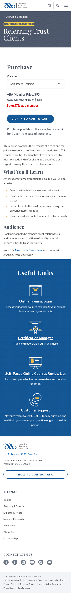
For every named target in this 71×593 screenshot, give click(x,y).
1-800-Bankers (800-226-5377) (21, 454)
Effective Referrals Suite (29, 250)
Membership (10, 538)
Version (12, 76)
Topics (7, 499)
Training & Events (13, 506)
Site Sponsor (24, 588)
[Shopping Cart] (49, 5)
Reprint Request (11, 580)
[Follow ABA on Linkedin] (23, 563)
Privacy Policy (10, 584)
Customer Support (35, 410)
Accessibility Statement (50, 584)
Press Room (9, 588)
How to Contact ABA (35, 474)
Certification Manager (35, 338)
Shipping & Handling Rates (34, 580)
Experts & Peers (12, 512)
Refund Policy (56, 580)
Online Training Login (35, 301)
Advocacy (9, 525)
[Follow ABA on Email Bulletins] (49, 563)
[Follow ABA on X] (6, 563)
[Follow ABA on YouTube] (32, 563)
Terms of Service (28, 584)
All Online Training (17, 16)
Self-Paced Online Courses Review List (35, 373)
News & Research (13, 519)
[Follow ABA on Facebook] (14, 563)
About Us (8, 531)
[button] (57, 5)
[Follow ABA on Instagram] (40, 563)
